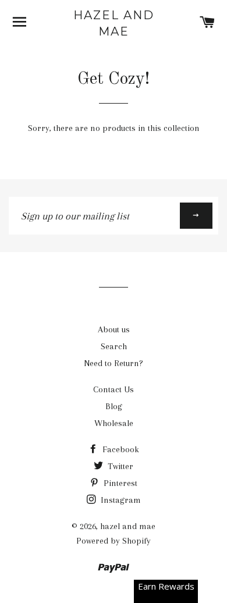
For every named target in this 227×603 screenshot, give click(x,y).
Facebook (119, 449)
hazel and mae (113, 23)
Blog (113, 406)
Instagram (119, 500)
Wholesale (113, 423)
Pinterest (119, 483)
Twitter (119, 466)
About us (114, 329)
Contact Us (113, 389)
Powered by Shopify (113, 540)
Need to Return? (113, 363)
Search (114, 346)
